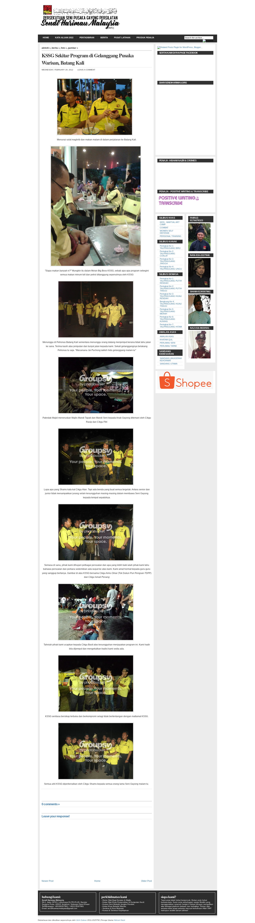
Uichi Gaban (81, 920)
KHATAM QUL (166, 339)
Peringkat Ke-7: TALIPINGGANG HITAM (171, 325)
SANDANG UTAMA (168, 364)
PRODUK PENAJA (145, 37)
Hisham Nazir (119, 920)
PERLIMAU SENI (167, 343)
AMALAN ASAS (167, 336)
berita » (56, 48)
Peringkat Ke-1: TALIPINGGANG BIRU (170, 247)
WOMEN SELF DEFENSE (166, 232)
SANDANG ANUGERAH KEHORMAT (171, 359)
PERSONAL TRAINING (170, 236)
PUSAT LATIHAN (122, 37)
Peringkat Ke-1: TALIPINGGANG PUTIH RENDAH (171, 280)
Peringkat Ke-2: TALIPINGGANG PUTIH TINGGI (171, 288)
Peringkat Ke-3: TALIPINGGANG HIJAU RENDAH (171, 296)
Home (46, 37)
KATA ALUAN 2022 (64, 37)
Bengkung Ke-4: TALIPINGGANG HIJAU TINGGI (171, 303)
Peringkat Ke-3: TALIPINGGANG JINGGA (167, 261)
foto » (64, 48)
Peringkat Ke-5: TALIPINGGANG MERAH (167, 311)
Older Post (146, 881)
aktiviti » (46, 48)
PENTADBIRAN (87, 37)
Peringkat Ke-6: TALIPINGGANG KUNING (167, 319)
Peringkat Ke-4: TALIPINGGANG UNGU (171, 267)
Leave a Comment (86, 70)
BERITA (104, 37)
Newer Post (47, 881)
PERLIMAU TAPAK (168, 346)
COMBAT (164, 227)
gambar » (73, 48)
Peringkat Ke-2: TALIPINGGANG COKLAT (167, 253)
